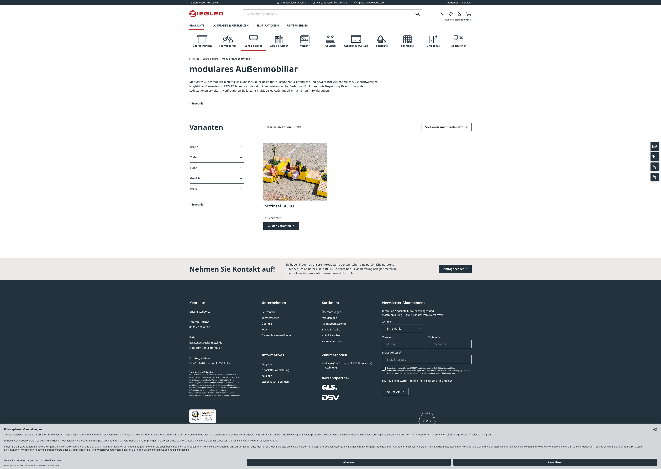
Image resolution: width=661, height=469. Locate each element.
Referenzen (268, 312)
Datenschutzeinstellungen (277, 335)
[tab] (202, 41)
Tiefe (193, 157)
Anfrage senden (453, 269)
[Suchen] (417, 13)
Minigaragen (329, 317)
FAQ (264, 329)
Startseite (194, 58)
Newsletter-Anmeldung (275, 370)
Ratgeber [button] (452, 2)
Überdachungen (331, 312)
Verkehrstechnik (331, 341)
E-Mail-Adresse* (391, 352)
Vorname (387, 337)
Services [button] (467, 2)
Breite (194, 147)
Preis (193, 189)
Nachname (434, 337)
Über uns (267, 323)
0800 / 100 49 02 (199, 327)
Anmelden (394, 391)
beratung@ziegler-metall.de (205, 342)
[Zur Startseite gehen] (206, 13)
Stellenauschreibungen (275, 381)
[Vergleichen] (442, 13)
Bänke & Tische (331, 329)
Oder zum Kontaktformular (205, 347)
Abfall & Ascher (331, 335)
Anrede (386, 321)
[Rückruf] (654, 176)
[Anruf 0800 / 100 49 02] (654, 166)
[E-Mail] (654, 156)
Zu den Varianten (280, 226)
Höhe (193, 168)
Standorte (204, 311)
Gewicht (195, 178)
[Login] (459, 13)
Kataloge (267, 375)
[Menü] (214, 411)
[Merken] (451, 13)
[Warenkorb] (467, 13)
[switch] (208, 419)
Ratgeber (267, 364)
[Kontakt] (654, 146)
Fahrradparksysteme (334, 323)
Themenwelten (270, 317)
